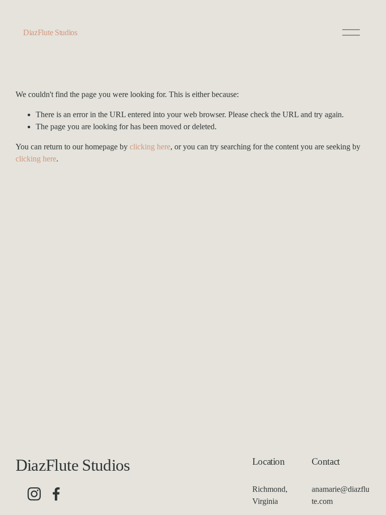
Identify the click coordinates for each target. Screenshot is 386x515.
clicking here (150, 146)
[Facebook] (56, 494)
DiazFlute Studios (50, 32)
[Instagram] (34, 494)
